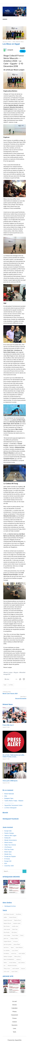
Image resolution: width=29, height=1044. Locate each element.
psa (4, 965)
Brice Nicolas (7, 926)
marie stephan (22, 953)
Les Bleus (11, 684)
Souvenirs (14, 1025)
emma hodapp (7, 935)
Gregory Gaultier (14, 938)
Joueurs (14, 1021)
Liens (14, 1028)
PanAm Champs (9, 833)
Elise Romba (6, 932)
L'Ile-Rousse (8, 847)
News (22, 41)
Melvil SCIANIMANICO (9, 959)
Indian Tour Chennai (10, 845)
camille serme (15, 926)
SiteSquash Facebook (11, 819)
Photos (15, 1011)
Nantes (5, 962)
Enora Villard (15, 935)
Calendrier (14, 1008)
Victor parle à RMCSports (10, 780)
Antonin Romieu (12, 917)
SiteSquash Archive (10, 906)
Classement (14, 1015)
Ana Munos (18, 914)
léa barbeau (6, 953)
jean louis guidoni (7, 944)
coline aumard (7, 929)
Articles (14, 1005)
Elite (5, 796)
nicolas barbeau (12, 962)
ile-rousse (15, 941)
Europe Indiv (8, 831)
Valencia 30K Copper (10, 835)
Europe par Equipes (10, 856)
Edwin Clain (14, 929)
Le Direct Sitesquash (10, 807)
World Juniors (8, 842)
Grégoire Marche (7, 941)
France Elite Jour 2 (8, 725)
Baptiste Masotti (7, 923)
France (21, 935)
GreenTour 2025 (9, 865)
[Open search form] (24, 21)
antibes (5, 917)
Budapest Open (8, 798)
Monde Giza (7, 854)
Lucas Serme (15, 950)
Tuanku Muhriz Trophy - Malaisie (13, 800)
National (18, 41)
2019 (14, 41)
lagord (12, 947)
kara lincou (6, 947)
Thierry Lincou (7, 968)
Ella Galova (14, 932)
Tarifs (14, 1032)
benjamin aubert (16, 923)
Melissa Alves (17, 956)
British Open (8, 852)
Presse (14, 1018)
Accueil (14, 1001)
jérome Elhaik (17, 944)
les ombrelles (7, 950)
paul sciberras (21, 962)
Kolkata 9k (7, 838)
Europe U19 (7, 861)
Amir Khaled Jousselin (9, 914)
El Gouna (7, 859)
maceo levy (13, 953)
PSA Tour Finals (9, 849)
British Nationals (9, 793)
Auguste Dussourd (8, 920)
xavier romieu (14, 971)
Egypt (5, 684)
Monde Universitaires (10, 840)
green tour (6, 938)
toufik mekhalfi (15, 968)
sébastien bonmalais (12, 965)
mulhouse (18, 959)
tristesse (23, 968)
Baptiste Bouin (17, 920)
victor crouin (6, 971)
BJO (5, 863)
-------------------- (9, 803)
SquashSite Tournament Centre (13, 805)
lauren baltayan (19, 947)
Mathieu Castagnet (8, 956)
